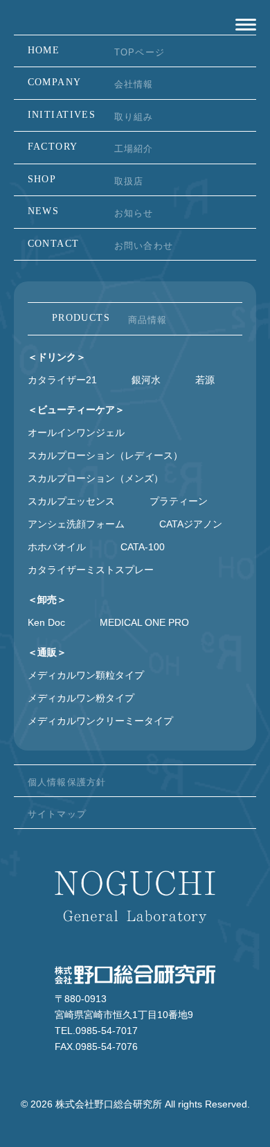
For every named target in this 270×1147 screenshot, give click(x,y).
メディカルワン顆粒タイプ (86, 675)
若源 (205, 379)
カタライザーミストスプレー (91, 569)
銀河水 (146, 379)
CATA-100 (142, 546)
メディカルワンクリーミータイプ (100, 720)
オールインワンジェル (76, 432)
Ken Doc (46, 622)
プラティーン (179, 501)
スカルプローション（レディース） (105, 455)
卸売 (47, 599)
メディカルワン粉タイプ (81, 697)
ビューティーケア (76, 409)
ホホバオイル (57, 546)
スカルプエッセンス (71, 501)
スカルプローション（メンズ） (95, 478)
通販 (47, 652)
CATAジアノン (190, 523)
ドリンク (57, 356)
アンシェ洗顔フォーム (76, 523)
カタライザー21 (62, 379)
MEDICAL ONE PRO (144, 622)
